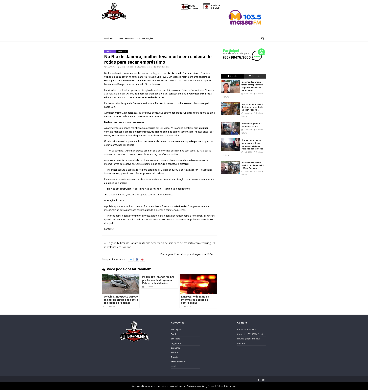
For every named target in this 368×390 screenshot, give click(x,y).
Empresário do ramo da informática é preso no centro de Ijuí (195, 299)
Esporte (174, 357)
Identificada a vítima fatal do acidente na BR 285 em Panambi (252, 165)
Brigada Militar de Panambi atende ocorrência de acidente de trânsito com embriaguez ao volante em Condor (159, 245)
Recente (256, 76)
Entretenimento (178, 361)
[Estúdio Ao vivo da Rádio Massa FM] (245, 4)
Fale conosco (126, 38)
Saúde (174, 334)
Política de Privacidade (227, 386)
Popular (234, 76)
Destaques (110, 51)
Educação (175, 338)
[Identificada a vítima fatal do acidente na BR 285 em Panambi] (231, 160)
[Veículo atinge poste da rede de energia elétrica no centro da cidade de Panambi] (120, 275)
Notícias (108, 38)
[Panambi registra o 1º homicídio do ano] (231, 121)
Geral (173, 366)
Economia (175, 347)
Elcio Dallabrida (126, 67)
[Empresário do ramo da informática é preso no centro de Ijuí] (198, 275)
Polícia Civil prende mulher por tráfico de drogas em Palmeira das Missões (158, 280)
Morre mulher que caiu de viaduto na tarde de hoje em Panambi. (252, 107)
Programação (145, 38)
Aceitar (211, 386)
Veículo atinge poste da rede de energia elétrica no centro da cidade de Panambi (120, 299)
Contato (241, 343)
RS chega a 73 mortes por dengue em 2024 (188, 254)
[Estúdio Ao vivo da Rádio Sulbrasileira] (213, 4)
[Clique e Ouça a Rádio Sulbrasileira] (191, 4)
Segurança (122, 51)
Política (174, 352)
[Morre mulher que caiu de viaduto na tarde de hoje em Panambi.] (231, 102)
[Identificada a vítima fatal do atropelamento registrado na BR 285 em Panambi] (231, 80)
